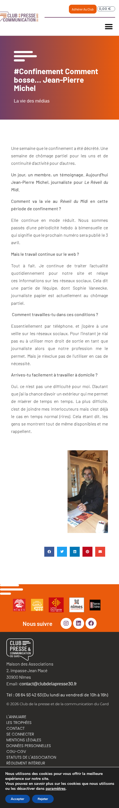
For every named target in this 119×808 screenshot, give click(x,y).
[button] (109, 26)
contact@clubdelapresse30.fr (48, 684)
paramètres (56, 788)
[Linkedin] (78, 623)
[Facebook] (91, 623)
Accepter (17, 799)
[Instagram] (66, 623)
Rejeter (43, 799)
